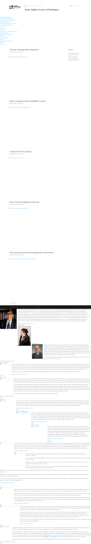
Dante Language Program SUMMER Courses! (27, 101)
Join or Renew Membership (6, 34)
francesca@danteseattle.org (40, 421)
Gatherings (2, 29)
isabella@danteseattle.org (9, 482)
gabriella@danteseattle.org (21, 374)
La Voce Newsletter (4, 37)
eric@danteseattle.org (28, 523)
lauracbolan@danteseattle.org (26, 408)
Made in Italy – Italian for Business (7, 20)
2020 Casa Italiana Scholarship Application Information (32, 252)
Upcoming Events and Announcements (8, 31)
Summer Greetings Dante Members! (24, 49)
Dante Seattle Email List (73, 53)
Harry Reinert (14, 52)
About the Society (4, 33)
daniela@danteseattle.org (22, 503)
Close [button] (1, 375)
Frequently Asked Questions (6, 41)
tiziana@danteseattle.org (8, 396)
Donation (2, 36)
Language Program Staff (5, 21)
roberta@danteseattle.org (41, 341)
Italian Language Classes (5, 17)
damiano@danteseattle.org (56, 438)
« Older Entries (13, 303)
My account (2, 44)
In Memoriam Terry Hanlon (21, 151)
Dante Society (3, 28)
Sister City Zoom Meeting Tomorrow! (24, 202)
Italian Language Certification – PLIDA (8, 23)
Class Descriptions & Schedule (7, 18)
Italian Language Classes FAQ (6, 25)
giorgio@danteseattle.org (8, 361)
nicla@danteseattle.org (23, 450)
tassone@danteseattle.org (27, 323)
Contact (1, 26)
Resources (2, 39)
